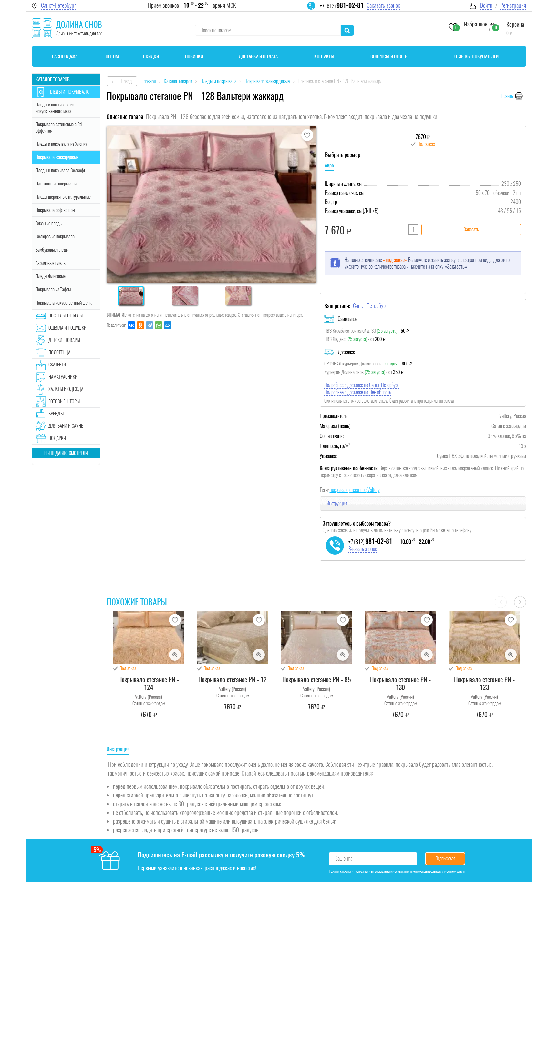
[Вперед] (520, 602)
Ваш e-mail (344, 858)
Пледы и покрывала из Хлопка (61, 144)
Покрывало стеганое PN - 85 (316, 679)
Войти (486, 5)
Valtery (373, 489)
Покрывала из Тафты (53, 289)
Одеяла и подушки (67, 328)
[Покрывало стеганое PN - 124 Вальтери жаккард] (148, 637)
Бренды (56, 413)
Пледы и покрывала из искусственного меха (55, 107)
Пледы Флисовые (51, 276)
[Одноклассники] (140, 325)
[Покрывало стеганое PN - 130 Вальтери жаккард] (400, 637)
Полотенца (59, 352)
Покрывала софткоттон (55, 210)
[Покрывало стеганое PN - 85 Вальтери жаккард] (316, 637)
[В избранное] (307, 135)
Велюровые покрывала (55, 236)
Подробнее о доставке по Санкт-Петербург (361, 385)
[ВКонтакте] (131, 325)
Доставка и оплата (258, 56)
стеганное (358, 489)
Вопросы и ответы (389, 56)
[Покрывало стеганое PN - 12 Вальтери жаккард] (232, 637)
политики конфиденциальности (423, 871)
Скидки (151, 56)
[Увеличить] (175, 655)
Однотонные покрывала (56, 183)
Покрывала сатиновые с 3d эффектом (59, 127)
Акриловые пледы (51, 263)
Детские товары (64, 340)
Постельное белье (66, 315)
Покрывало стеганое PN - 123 (484, 683)
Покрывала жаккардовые (57, 157)
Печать (507, 96)
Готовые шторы (64, 401)
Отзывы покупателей (476, 56)
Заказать (471, 229)
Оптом (112, 56)
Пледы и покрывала (68, 91)
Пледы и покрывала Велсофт (60, 170)
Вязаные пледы (49, 223)
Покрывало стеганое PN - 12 (232, 679)
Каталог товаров (53, 79)
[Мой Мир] (167, 325)
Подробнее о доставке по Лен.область (357, 392)
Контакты (324, 56)
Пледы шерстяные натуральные (63, 197)
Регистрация (513, 5)
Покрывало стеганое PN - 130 (400, 683)
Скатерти (57, 364)
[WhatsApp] (158, 325)
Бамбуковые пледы (52, 249)
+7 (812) (342, 6)
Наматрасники (63, 377)
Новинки (194, 56)
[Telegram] (149, 325)
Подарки (57, 438)
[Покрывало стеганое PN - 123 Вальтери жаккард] (484, 637)
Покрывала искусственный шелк (64, 302)
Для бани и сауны (66, 426)
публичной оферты (454, 871)
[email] (315, 10)
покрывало (339, 489)
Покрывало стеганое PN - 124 (148, 683)
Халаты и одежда (65, 389)
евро (329, 165)
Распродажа (65, 56)
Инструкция (336, 503)
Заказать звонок (383, 5)
